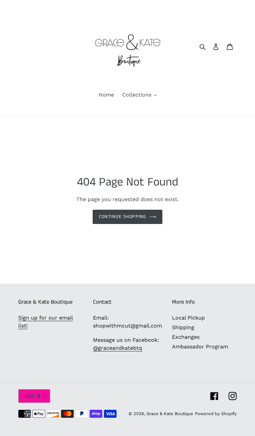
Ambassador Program (200, 346)
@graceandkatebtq (117, 348)
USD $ (33, 396)
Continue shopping (122, 216)
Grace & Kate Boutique (169, 413)
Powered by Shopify (216, 413)
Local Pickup (188, 318)
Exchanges (186, 337)
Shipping (183, 327)
